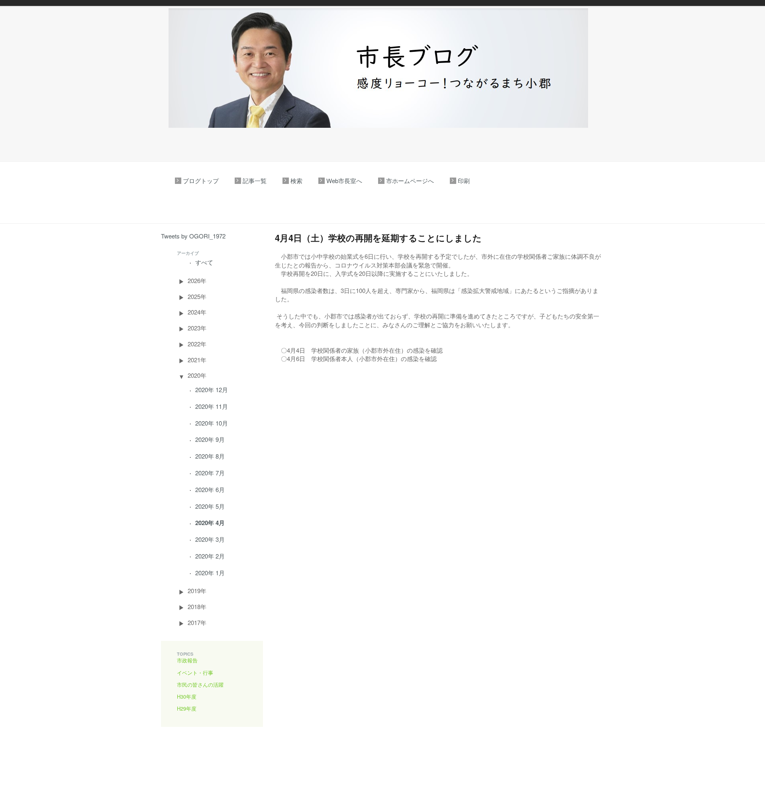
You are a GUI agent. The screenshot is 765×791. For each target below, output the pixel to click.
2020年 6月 (210, 489)
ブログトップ (201, 181)
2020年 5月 (210, 506)
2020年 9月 (210, 439)
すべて (204, 262)
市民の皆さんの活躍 (200, 684)
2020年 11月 (211, 406)
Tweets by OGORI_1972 (193, 236)
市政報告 (187, 660)
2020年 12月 (211, 389)
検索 (296, 181)
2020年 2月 (210, 556)
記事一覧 (255, 181)
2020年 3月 (210, 539)
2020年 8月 (210, 456)
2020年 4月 (210, 522)
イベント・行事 (195, 672)
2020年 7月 (210, 473)
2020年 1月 (210, 572)
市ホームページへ (410, 181)
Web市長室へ (344, 181)
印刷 (464, 181)
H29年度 (186, 708)
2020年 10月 (211, 423)
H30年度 (186, 696)
